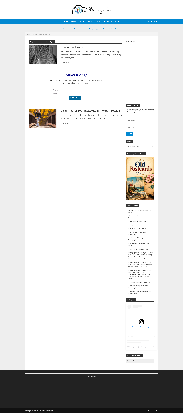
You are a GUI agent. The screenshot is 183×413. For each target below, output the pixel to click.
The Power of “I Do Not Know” (138, 249)
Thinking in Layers (72, 47)
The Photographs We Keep (137, 221)
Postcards (90, 21)
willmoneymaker (145, 347)
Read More (66, 62)
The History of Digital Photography (139, 282)
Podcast (74, 21)
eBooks (106, 21)
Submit (129, 134)
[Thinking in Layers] (43, 54)
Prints (81, 21)
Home (66, 21)
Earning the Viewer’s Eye (136, 225)
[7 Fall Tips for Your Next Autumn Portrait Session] (43, 118)
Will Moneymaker (132, 347)
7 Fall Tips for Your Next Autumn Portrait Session (90, 110)
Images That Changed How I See (139, 228)
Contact (114, 21)
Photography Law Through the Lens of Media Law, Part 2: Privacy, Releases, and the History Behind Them (141, 264)
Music (99, 21)
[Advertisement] (140, 71)
